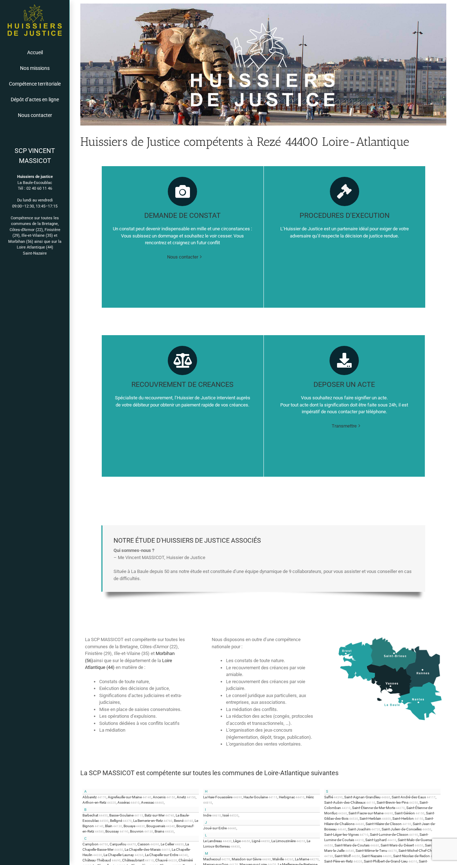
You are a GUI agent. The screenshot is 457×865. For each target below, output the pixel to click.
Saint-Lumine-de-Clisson (389, 834)
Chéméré (186, 860)
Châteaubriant (133, 860)
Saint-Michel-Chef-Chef (416, 851)
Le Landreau (212, 841)
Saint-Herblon (403, 818)
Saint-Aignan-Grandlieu (362, 797)
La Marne (302, 859)
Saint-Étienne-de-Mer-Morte (373, 808)
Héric (310, 797)
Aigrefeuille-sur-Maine (125, 797)
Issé (225, 815)
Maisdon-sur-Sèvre (246, 859)
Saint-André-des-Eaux (409, 797)
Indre (207, 815)
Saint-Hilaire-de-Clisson (384, 824)
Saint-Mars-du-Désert (397, 845)
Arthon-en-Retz (94, 802)
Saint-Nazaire (35, 253)
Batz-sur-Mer (155, 815)
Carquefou (118, 844)
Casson (143, 844)
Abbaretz (89, 797)
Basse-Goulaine (121, 815)
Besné (179, 821)
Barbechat (90, 815)
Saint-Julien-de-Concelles (402, 829)
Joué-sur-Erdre (215, 828)
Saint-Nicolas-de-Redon (411, 856)
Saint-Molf (343, 856)
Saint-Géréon (405, 813)
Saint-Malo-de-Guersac (415, 840)
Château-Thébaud (96, 860)
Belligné (116, 821)
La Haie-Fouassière (217, 797)
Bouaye (129, 826)
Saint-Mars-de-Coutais (352, 845)
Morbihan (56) (20, 241)
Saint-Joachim (359, 829)
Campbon (90, 844)
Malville (278, 859)
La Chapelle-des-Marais (143, 849)
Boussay (112, 831)
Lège (237, 841)
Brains (159, 831)
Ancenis (159, 797)
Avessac (147, 802)
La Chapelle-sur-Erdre (161, 855)
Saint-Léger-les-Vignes (341, 834)
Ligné (256, 841)
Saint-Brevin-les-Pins (392, 802)
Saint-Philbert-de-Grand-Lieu (386, 861)
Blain (108, 826)
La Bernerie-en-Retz (148, 821)
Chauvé (161, 860)
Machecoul (212, 859)
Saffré (328, 797)
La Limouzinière (283, 841)
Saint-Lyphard (376, 840)
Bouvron (137, 831)
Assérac (123, 802)
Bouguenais (155, 826)
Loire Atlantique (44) (35, 247)
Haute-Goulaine (255, 797)
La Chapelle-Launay (119, 855)
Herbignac (287, 797)
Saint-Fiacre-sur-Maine (365, 813)
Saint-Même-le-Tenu (371, 851)
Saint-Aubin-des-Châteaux (345, 802)
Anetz (181, 797)
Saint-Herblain (370, 818)
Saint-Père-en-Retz (338, 861)
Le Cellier (167, 844)
